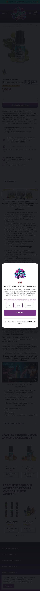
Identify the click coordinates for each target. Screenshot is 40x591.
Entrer (20, 313)
